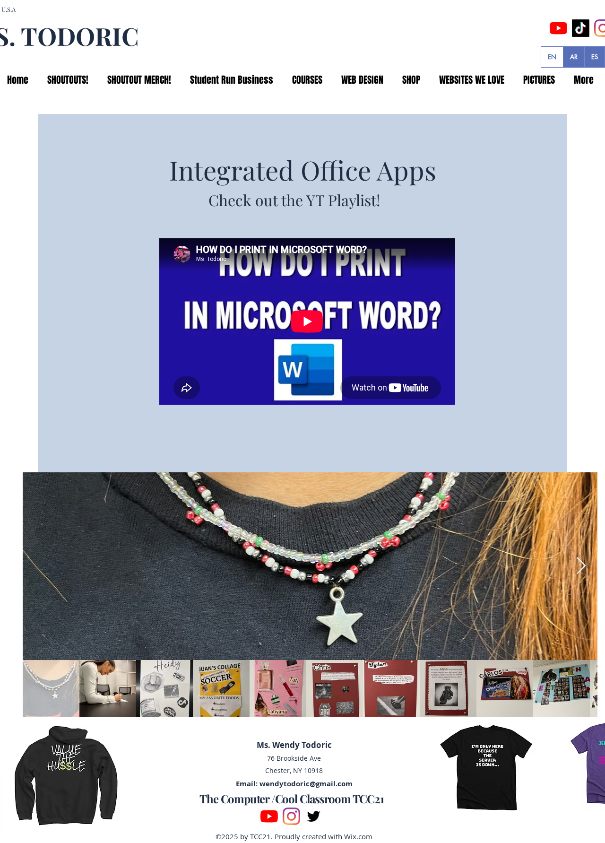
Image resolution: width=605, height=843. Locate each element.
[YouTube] (558, 28)
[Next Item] (581, 566)
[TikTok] (580, 28)
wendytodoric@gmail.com (306, 784)
